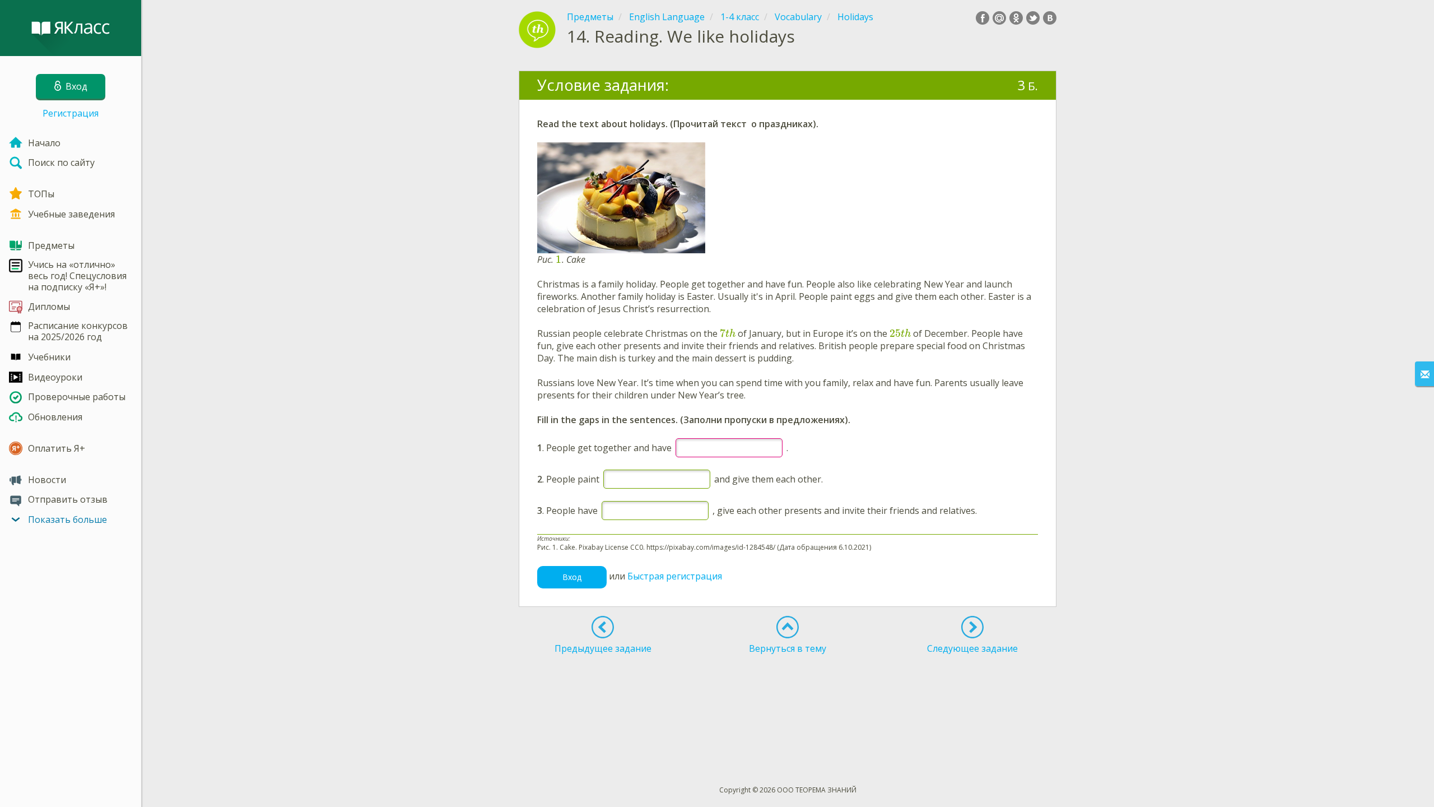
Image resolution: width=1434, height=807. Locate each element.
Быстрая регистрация (674, 576)
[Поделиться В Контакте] (1049, 18)
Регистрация (71, 113)
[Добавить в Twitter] (1033, 18)
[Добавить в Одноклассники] (1016, 18)
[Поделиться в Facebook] (982, 18)
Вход (571, 577)
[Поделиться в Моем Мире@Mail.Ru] (999, 18)
